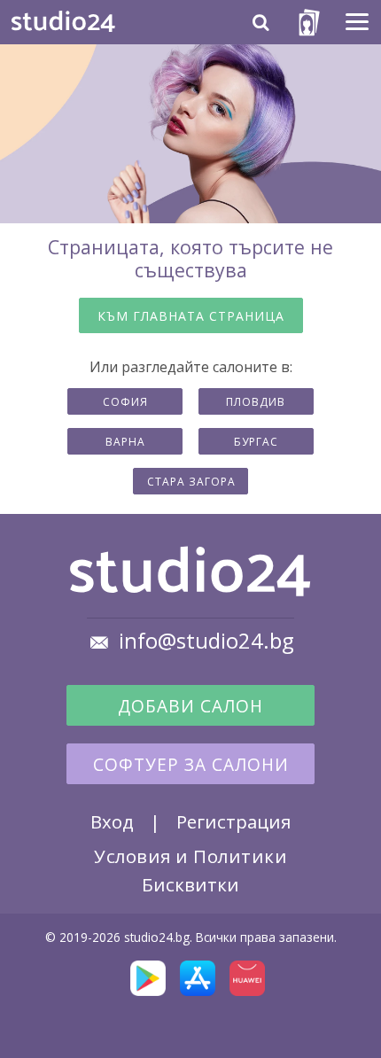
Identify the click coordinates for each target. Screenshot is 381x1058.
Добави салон (190, 706)
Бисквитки (190, 884)
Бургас (256, 441)
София (125, 401)
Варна (125, 441)
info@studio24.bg (206, 640)
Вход (112, 821)
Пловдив (255, 401)
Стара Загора (191, 481)
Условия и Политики (190, 856)
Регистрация (233, 821)
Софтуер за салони (191, 764)
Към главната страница (190, 315)
